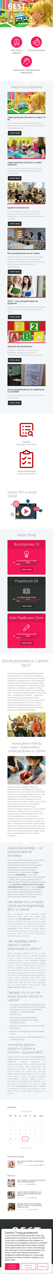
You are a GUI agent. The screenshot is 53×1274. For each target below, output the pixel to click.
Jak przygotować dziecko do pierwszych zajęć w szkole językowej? (31, 1181)
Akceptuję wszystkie (12, 1266)
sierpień (26, 1112)
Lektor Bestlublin (33, 1165)
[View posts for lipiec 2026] (10, 1148)
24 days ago (20, 1197)
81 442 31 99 (21, 562)
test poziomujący (25, 919)
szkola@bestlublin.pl (28, 564)
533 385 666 (35, 599)
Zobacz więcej (15, 133)
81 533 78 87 (21, 599)
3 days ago (19, 1184)
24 (10, 1139)
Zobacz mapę (27, 569)
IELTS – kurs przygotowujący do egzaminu (22, 302)
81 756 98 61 (21, 636)
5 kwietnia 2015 (21, 1165)
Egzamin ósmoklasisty (18, 208)
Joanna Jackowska (31, 1184)
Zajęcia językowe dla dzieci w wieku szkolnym (24, 164)
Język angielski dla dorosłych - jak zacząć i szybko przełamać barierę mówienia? (29, 1193)
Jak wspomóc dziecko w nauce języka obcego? (30, 1162)
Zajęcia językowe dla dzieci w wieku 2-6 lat (26, 118)
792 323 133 (35, 562)
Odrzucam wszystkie (28, 1266)
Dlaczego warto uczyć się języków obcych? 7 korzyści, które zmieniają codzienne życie (29, 1205)
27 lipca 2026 (20, 1209)
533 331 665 (35, 636)
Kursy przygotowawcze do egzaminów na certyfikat (25, 391)
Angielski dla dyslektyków (19, 346)
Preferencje (42, 1267)
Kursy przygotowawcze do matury (23, 253)
